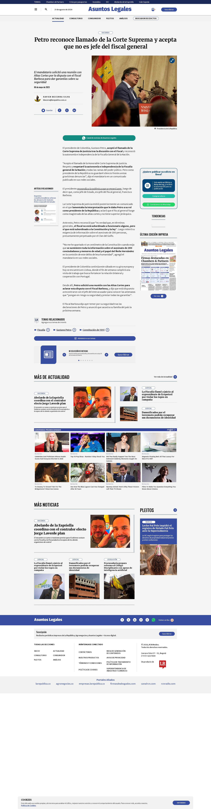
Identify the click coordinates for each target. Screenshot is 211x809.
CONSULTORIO (76, 18)
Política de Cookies (28, 806)
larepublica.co (43, 683)
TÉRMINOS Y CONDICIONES (90, 663)
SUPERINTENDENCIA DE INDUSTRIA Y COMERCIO (117, 669)
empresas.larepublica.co (92, 683)
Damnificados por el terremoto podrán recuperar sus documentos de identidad (159, 415)
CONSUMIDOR (94, 18)
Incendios (97, 2)
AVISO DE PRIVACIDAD (116, 658)
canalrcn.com (148, 683)
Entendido (181, 803)
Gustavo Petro (63, 329)
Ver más (157, 296)
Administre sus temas (86, 338)
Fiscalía (41, 329)
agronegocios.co (64, 683)
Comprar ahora (158, 196)
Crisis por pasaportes (78, 2)
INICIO (37, 651)
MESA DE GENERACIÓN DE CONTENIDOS (116, 652)
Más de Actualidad (51, 377)
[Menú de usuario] (153, 9)
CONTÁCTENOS (85, 652)
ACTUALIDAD (58, 18)
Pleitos (147, 510)
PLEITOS (110, 18)
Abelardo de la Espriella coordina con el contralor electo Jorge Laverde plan (50, 400)
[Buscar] (46, 9)
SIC (107, 2)
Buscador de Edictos (145, 18)
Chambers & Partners (55, 2)
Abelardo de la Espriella (124, 2)
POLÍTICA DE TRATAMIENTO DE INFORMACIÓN (119, 663)
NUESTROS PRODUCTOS (89, 658)
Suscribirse (169, 9)
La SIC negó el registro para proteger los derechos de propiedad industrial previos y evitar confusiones (158, 537)
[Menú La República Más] (36, 9)
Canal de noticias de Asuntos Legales (101, 138)
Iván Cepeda (144, 2)
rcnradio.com (168, 683)
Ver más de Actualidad (163, 377)
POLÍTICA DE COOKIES (88, 670)
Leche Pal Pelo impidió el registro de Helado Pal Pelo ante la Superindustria (158, 528)
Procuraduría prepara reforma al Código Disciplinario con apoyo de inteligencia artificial (118, 567)
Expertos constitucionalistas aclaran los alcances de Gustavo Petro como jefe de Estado (45, 199)
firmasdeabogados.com (123, 683)
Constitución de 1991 (94, 329)
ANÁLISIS (123, 18)
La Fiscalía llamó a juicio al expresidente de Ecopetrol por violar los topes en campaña (158, 395)
